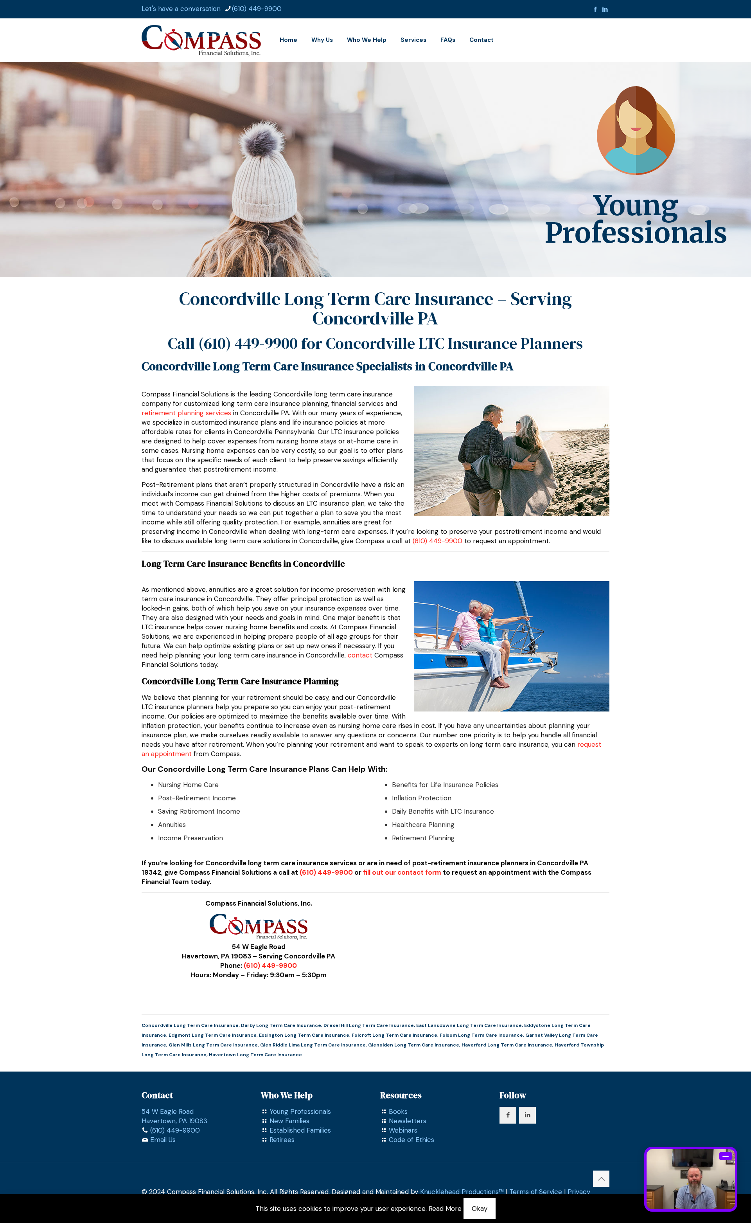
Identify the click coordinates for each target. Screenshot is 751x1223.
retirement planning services (186, 413)
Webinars (403, 1130)
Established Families (300, 1130)
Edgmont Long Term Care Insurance (213, 1035)
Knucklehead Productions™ (462, 1191)
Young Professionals (300, 1111)
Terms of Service (535, 1191)
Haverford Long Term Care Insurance (507, 1045)
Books (398, 1111)
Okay (479, 1208)
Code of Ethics (411, 1139)
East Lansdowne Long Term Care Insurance (469, 1025)
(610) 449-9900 (257, 8)
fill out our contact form (402, 872)
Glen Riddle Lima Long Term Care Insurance (313, 1045)
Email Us (163, 1139)
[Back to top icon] (601, 1179)
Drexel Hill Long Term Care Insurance (368, 1025)
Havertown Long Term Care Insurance (255, 1055)
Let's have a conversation (181, 8)
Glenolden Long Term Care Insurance (413, 1045)
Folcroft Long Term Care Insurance (394, 1035)
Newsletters (407, 1121)
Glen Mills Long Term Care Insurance (213, 1045)
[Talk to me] (690, 1179)
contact (360, 655)
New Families (289, 1121)
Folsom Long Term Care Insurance (481, 1035)
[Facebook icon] (595, 9)
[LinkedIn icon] (605, 9)
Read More (445, 1208)
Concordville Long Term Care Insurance (190, 1025)
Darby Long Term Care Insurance (281, 1025)
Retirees (282, 1139)
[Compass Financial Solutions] (201, 39)
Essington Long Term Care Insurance (304, 1035)
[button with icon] (507, 1115)
